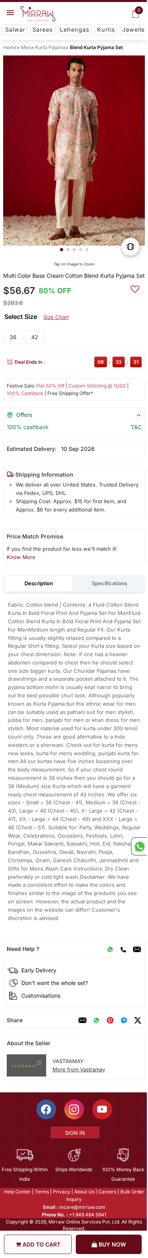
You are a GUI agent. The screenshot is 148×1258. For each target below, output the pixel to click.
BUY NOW (111, 1244)
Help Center (16, 1192)
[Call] (123, 949)
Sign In (74, 1133)
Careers (106, 1192)
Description (38, 583)
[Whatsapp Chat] (139, 846)
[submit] (134, 288)
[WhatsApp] (110, 949)
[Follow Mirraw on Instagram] (73, 1109)
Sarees (42, 29)
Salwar (15, 29)
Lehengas (75, 29)
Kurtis (106, 29)
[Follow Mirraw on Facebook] (45, 1109)
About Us (83, 1192)
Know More (20, 557)
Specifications (109, 583)
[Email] (136, 949)
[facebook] (123, 1020)
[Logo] (38, 14)
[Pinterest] (110, 1020)
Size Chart (55, 317)
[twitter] (137, 1020)
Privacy (60, 1192)
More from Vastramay (78, 1069)
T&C (135, 427)
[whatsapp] (96, 1020)
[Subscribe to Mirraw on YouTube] (101, 1109)
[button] (61, 249)
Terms (41, 1192)
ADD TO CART (40, 1244)
